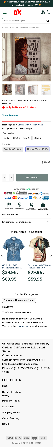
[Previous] (7, 57)
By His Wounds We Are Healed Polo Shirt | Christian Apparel (39, 266)
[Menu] (4, 12)
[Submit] (47, 21)
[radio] (7, 138)
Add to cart (32, 177)
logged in (22, 326)
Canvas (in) (8, 133)
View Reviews (10, 115)
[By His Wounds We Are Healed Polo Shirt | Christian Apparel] (39, 248)
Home (5, 27)
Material (7, 144)
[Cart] (49, 12)
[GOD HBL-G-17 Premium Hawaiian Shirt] (13, 248)
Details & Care (10, 214)
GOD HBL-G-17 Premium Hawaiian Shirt (11, 266)
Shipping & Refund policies (17, 222)
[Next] (46, 57)
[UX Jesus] (17, 12)
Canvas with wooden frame (24, 27)
